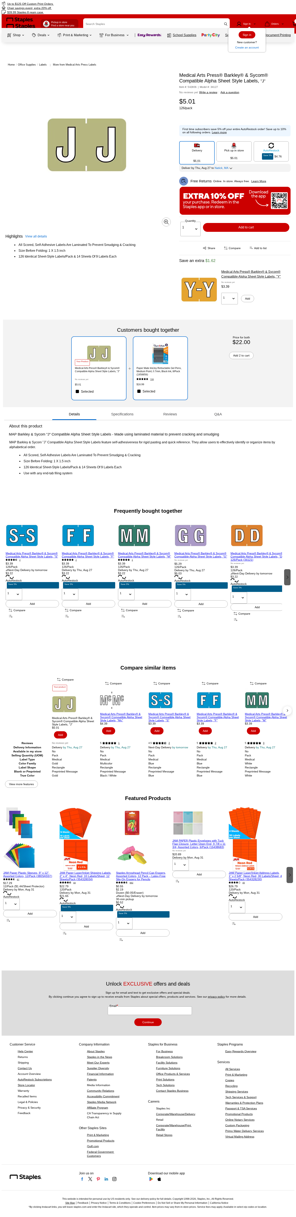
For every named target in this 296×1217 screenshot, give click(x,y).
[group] (32, 577)
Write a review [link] (208, 92)
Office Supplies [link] (27, 64)
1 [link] (119, 743)
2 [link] (20, 560)
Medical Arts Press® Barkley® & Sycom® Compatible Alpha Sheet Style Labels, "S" (32, 555)
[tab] (74, 414)
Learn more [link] (219, 132)
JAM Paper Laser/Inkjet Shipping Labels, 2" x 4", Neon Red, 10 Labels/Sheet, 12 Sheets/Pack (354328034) (85, 876)
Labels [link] (43, 64)
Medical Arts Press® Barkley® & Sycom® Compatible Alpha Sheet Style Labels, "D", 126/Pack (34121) (257, 556)
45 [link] (243, 883)
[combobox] (156, 24)
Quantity (190, 220)
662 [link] (131, 883)
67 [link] (18, 879)
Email (113, 1006)
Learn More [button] (258, 181)
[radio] (197, 151)
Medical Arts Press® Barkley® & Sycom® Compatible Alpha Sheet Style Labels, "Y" (251, 274)
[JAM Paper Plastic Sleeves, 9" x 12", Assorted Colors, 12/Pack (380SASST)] (30, 839)
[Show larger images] (166, 222)
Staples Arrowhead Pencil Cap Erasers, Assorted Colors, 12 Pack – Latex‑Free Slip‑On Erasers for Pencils (141, 876)
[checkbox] (99, 391)
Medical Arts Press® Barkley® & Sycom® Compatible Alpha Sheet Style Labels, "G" (200, 555)
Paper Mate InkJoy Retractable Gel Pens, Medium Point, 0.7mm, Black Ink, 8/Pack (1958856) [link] (159, 371)
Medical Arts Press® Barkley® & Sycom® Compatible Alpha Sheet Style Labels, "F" (88, 555)
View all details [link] (36, 236)
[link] (50, 4)
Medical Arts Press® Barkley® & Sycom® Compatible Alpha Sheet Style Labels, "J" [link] (97, 370)
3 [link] (132, 560)
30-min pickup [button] (125, 899)
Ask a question (229, 92)
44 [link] (74, 883)
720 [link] (152, 379)
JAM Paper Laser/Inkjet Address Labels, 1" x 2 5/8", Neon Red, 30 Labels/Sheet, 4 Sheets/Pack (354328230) (255, 876)
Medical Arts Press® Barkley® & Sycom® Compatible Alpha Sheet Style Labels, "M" (144, 555)
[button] (226, 24)
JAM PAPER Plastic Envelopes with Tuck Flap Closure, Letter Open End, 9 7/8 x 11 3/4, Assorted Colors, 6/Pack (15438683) (199, 844)
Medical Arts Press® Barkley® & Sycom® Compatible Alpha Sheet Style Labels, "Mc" (121, 717)
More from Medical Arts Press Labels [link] (74, 64)
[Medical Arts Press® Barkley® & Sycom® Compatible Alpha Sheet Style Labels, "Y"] (199, 290)
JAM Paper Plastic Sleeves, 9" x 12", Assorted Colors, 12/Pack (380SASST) (27, 874)
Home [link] (11, 64)
